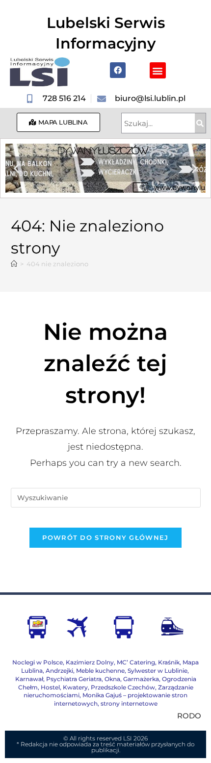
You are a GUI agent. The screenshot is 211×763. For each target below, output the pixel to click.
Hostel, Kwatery (64, 687)
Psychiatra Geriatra (74, 679)
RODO (189, 715)
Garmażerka (141, 679)
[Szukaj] (200, 123)
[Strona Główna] (14, 264)
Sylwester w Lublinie (157, 670)
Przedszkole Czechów (123, 687)
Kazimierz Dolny (90, 662)
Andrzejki (59, 670)
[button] (158, 70)
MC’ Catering (136, 662)
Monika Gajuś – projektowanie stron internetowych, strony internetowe (121, 699)
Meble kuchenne (100, 670)
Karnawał (29, 679)
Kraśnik (169, 662)
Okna (112, 679)
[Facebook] (118, 70)
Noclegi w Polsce (37, 662)
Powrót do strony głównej (105, 537)
